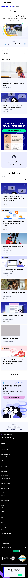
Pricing (2, 507)
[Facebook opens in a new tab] (2, 438)
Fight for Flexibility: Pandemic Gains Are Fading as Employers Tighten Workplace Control (13, 361)
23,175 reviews (11, 552)
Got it (20, 574)
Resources (11, 6)
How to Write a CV (4, 471)
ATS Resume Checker (5, 456)
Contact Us (3, 514)
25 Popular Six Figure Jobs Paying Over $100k (13, 247)
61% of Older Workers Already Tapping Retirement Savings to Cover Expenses (14, 223)
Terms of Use (3, 527)
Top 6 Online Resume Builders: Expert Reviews (13, 316)
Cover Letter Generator (5, 478)
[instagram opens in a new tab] (13, 438)
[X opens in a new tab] (5, 438)
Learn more (15, 574)
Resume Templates (5, 451)
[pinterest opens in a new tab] (10, 438)
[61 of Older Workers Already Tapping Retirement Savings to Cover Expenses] (14, 213)
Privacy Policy (3, 524)
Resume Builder (4, 6)
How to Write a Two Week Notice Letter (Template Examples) (14, 293)
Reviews (2, 497)
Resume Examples (4, 449)
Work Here (3, 529)
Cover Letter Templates (5, 480)
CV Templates (4, 466)
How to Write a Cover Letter (6, 485)
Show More (14, 374)
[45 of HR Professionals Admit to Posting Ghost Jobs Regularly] (14, 97)
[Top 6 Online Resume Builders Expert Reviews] (14, 307)
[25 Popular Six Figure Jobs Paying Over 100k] (14, 238)
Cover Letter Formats (5, 488)
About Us (3, 495)
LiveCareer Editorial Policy (10, 338)
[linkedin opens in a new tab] (8, 438)
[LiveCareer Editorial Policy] (14, 330)
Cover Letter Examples (5, 483)
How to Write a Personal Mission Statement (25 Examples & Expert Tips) (13, 83)
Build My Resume (14, 397)
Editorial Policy (4, 502)
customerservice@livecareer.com (7, 536)
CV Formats (3, 468)
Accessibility (3, 519)
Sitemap (2, 505)
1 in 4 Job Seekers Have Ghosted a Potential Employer (13, 270)
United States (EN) (6, 547)
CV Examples (3, 463)
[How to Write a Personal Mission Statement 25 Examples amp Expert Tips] (14, 70)
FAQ (2, 517)
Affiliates (2, 522)
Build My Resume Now (14, 130)
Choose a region (5, 543)
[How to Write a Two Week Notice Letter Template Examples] (14, 284)
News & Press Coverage (5, 500)
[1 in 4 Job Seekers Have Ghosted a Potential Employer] (14, 261)
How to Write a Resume (5, 454)
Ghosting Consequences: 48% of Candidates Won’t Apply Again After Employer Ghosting (14, 198)
